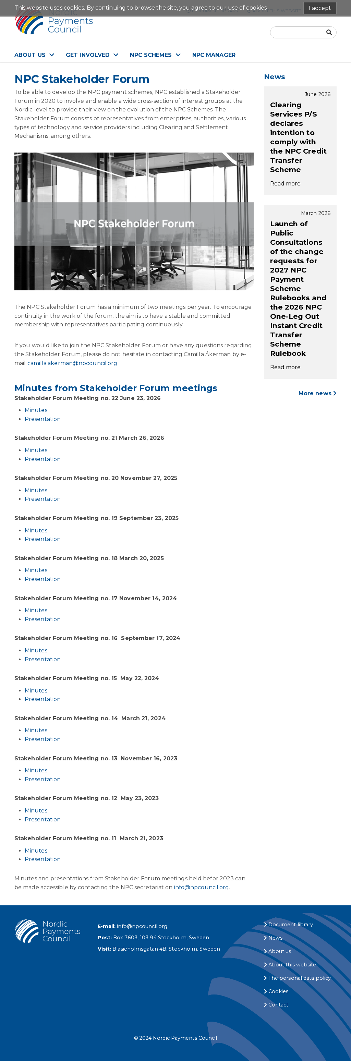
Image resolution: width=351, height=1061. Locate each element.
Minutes (36, 410)
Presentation (43, 419)
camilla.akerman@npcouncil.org (72, 363)
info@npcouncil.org (201, 887)
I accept (320, 8)
